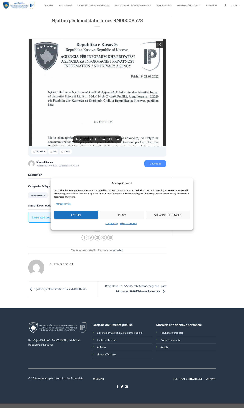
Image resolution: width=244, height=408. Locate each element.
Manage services (63, 203)
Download (155, 163)
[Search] (224, 5)
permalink (118, 250)
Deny (122, 215)
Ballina (49, 5)
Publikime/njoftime (187, 5)
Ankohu (101, 347)
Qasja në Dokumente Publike (93, 5)
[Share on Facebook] (84, 237)
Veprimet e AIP (164, 5)
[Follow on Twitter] (122, 386)
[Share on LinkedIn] (110, 237)
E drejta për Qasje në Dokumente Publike (119, 332)
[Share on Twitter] (91, 237)
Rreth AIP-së (65, 5)
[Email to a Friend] (97, 237)
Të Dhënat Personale (171, 332)
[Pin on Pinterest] (104, 237)
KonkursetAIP (38, 195)
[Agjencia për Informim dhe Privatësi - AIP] (12, 5)
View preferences (167, 215)
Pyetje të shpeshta (107, 339)
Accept (76, 215)
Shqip (234, 5)
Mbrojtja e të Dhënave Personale (132, 5)
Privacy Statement (128, 223)
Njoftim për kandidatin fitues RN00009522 (60, 289)
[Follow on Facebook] (117, 386)
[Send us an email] (126, 386)
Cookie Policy (112, 223)
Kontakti (211, 5)
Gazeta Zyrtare (106, 354)
